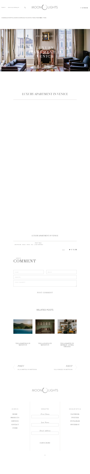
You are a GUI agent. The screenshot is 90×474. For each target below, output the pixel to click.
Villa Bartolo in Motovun (23, 344)
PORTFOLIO (11, 17)
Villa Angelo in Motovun (45, 344)
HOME (3, 17)
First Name (45, 414)
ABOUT (35, 17)
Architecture (45, 36)
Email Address (45, 430)
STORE (15, 428)
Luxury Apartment (39, 244)
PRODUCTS (24, 17)
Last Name (45, 422)
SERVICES (18, 17)
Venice (28, 244)
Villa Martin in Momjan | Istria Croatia (67, 345)
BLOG (6, 17)
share (63, 249)
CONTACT (30, 17)
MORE (38, 17)
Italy (32, 244)
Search (3, 7)
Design (24, 244)
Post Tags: (38, 242)
